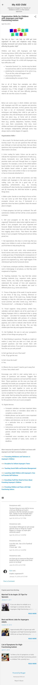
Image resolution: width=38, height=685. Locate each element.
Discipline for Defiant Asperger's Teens (17, 464)
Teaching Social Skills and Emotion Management (20, 468)
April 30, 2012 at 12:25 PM (17, 535)
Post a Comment (9, 581)
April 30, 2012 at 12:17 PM (17, 518)
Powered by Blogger (19, 673)
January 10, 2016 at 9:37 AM (18, 576)
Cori (10, 571)
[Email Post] (3, 498)
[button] (35, 16)
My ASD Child (19, 4)
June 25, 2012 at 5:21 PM (17, 565)
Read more (32, 613)
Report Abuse (19, 681)
